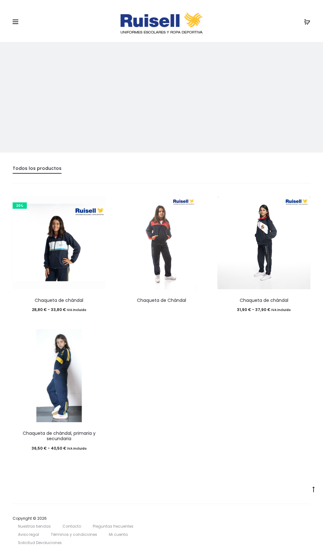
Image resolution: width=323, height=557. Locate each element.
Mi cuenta (118, 534)
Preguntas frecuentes (113, 526)
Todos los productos (37, 168)
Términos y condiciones (74, 534)
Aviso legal (28, 534)
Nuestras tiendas (34, 526)
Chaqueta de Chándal (161, 300)
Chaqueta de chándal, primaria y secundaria (59, 436)
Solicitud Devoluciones (40, 542)
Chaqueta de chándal (59, 300)
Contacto (71, 526)
